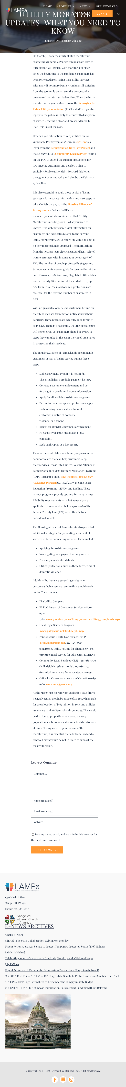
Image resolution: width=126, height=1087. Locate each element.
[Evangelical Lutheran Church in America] (21, 915)
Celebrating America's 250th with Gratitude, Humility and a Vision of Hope (49, 958)
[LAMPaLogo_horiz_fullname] (22, 884)
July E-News (12, 964)
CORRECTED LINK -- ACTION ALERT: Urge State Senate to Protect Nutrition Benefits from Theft (62, 976)
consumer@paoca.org (59, 684)
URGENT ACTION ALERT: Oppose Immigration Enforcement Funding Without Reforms (56, 988)
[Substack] (63, 1079)
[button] (118, 13)
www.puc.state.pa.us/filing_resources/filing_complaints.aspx (83, 619)
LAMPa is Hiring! (15, 952)
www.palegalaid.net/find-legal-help (62, 631)
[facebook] (55, 1079)
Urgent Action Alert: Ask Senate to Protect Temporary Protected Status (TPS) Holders (55, 946)
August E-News (14, 934)
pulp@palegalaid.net (52, 642)
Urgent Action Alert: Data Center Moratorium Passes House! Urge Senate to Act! (52, 970)
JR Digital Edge (72, 1070)
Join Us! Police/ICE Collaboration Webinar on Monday (37, 940)
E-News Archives (29, 925)
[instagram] (71, 1079)
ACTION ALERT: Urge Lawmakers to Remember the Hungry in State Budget (49, 982)
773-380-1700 (21, 909)
